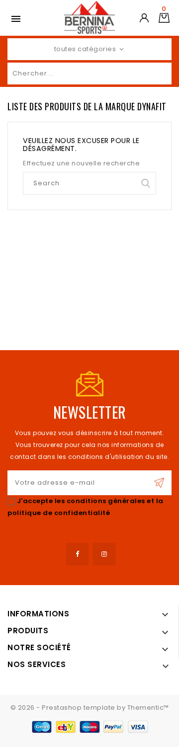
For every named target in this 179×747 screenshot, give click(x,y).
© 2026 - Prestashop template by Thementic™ (89, 707)
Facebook (77, 554)
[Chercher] (162, 73)
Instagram (104, 554)
